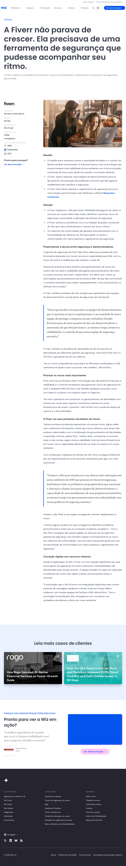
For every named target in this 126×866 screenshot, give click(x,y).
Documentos (9, 820)
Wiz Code (8, 800)
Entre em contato (93, 812)
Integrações (8, 812)
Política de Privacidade (67, 855)
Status (53, 855)
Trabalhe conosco (93, 800)
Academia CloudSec (53, 808)
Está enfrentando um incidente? (109, 2)
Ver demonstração (113, 8)
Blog (46, 804)
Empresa (84, 8)
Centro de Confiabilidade (96, 816)
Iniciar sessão (88, 2)
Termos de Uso (85, 855)
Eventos (89, 808)
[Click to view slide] (9, 755)
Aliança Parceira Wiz (94, 820)
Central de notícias (93, 804)
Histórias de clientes (53, 796)
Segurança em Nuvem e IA (14, 796)
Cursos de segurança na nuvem (57, 800)
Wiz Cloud (8, 804)
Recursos (58, 8)
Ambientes (8, 816)
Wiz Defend (8, 808)
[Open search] (93, 8)
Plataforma (15, 8)
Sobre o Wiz (90, 796)
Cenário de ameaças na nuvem (57, 816)
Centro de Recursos (53, 812)
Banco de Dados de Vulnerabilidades (59, 824)
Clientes (71, 8)
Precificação (45, 8)
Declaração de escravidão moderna (107, 855)
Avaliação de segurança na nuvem (58, 820)
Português (11, 834)
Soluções (29, 8)
